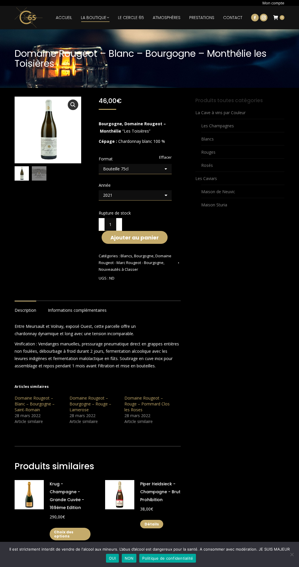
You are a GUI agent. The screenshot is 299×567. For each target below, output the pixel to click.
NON (129, 558)
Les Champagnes (217, 126)
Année (105, 185)
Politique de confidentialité (167, 558)
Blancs (126, 255)
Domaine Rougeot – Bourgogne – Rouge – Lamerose (90, 403)
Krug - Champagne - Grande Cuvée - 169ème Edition (67, 496)
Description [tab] (25, 310)
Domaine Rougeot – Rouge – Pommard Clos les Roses (147, 403)
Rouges (208, 152)
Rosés (207, 165)
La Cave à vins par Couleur (220, 112)
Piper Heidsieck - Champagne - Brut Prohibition (160, 492)
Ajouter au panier (134, 237)
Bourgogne (144, 255)
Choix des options (63, 534)
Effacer (165, 157)
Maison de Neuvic (218, 191)
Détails (152, 524)
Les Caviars (206, 178)
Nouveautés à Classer (118, 269)
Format (106, 159)
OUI (112, 558)
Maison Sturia (214, 205)
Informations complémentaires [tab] (77, 310)
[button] (73, 105)
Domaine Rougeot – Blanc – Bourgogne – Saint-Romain (35, 403)
